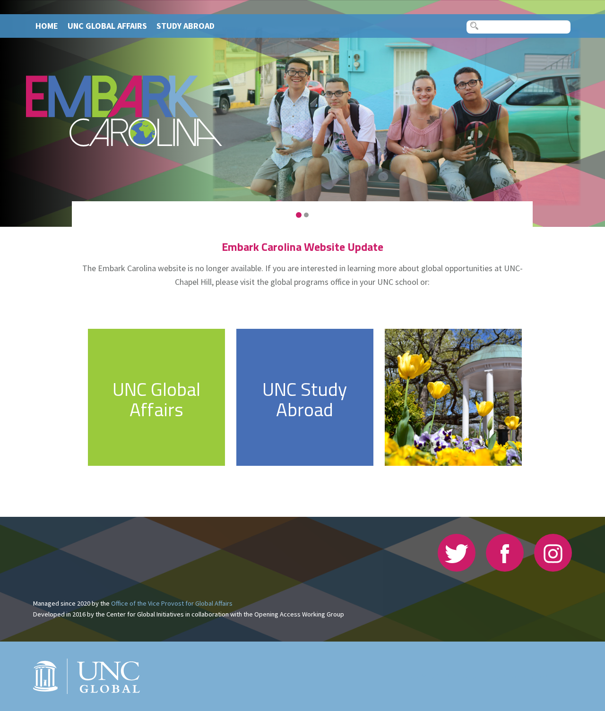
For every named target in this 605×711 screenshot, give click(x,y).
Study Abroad (185, 25)
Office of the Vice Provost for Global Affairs (172, 603)
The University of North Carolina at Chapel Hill (484, 676)
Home (46, 25)
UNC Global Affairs (107, 25)
